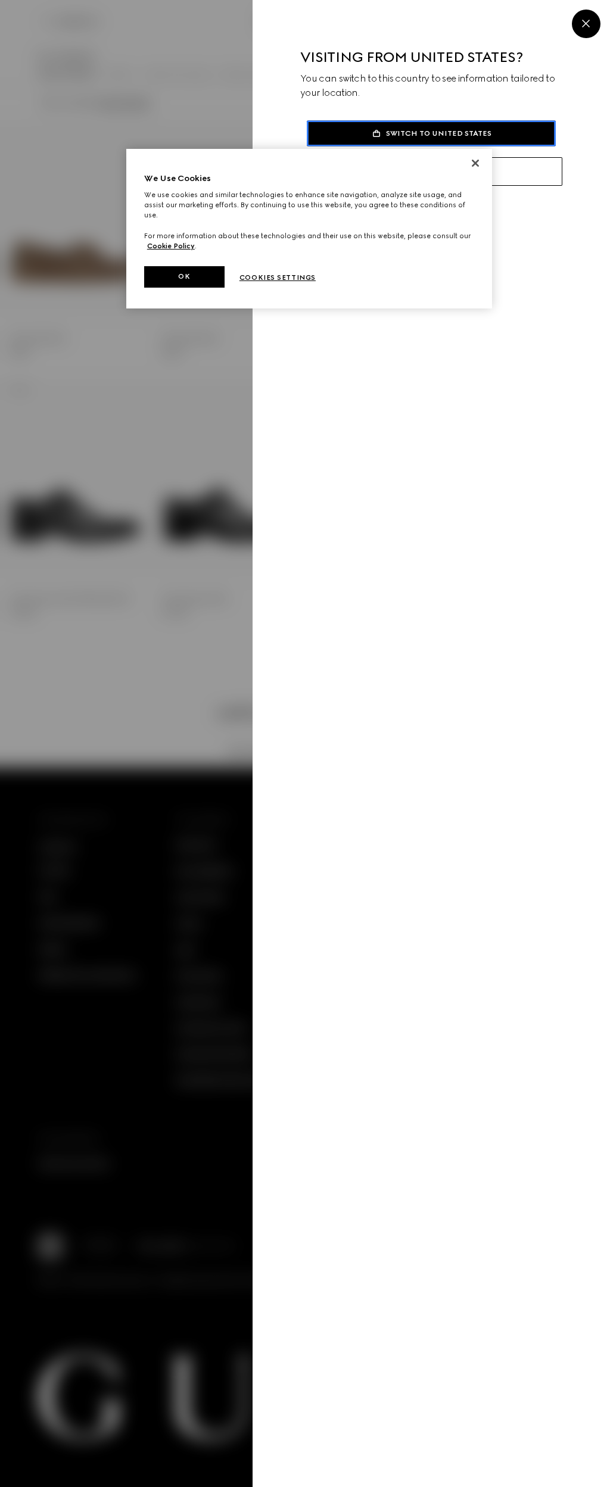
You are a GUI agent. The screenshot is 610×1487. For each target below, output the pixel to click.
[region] (309, 228)
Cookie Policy (171, 246)
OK (184, 276)
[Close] (586, 24)
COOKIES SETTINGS (277, 277)
